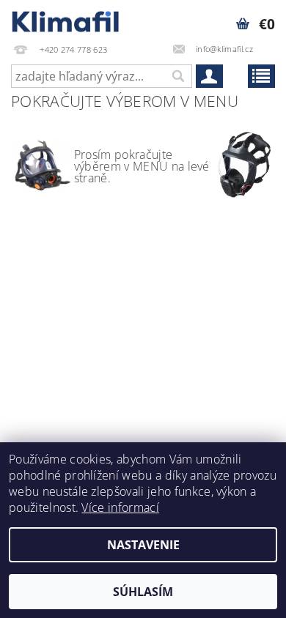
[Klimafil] (66, 19)
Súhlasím (143, 592)
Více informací (119, 507)
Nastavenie (143, 545)
